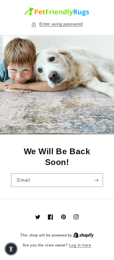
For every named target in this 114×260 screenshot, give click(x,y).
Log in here (80, 245)
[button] (57, 24)
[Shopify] (83, 235)
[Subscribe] (96, 180)
